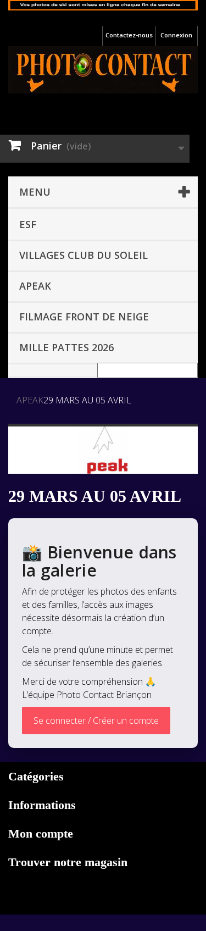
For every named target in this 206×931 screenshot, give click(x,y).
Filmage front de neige (84, 316)
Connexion (176, 35)
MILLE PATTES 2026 (66, 347)
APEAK (35, 285)
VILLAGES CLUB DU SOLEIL (83, 255)
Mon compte (40, 833)
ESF (27, 224)
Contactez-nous (129, 35)
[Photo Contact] (103, 69)
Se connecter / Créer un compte (96, 720)
